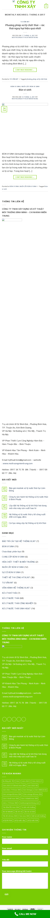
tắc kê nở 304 (30, 812)
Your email (7, 848)
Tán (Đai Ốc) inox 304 (11, 807)
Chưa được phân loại (11, 551)
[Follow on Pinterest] (23, 719)
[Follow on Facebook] (4, 719)
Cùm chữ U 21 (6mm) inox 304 (14, 785)
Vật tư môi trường (38, 816)
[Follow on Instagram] (9, 719)
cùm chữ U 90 (33, 785)
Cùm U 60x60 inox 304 (29, 798)
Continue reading (25, 70)
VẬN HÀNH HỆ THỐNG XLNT (16, 587)
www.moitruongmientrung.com (18, 463)
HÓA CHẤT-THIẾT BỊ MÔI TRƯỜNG (18, 562)
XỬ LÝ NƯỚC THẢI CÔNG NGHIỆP (17, 603)
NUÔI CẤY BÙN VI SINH (30, 86)
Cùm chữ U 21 (37, 781)
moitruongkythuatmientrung (25, 37)
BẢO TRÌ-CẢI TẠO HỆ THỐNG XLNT (19, 541)
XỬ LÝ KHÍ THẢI (9, 593)
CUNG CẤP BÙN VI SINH (13, 556)
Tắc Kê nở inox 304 (10, 816)
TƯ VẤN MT (24, 22)
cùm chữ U (26, 781)
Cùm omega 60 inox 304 (12, 794)
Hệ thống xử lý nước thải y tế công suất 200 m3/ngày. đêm (27, 515)
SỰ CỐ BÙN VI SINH (11, 572)
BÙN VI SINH (15, 86)
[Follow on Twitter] (14, 719)
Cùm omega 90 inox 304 (32, 794)
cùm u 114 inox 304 (10, 803)
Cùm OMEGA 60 (41, 790)
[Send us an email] (19, 719)
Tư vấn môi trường (28, 807)
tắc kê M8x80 (8, 812)
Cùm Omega (27, 790)
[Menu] (3, 4)
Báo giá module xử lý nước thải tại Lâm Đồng (27, 489)
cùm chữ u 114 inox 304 (11, 790)
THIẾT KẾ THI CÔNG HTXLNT (16, 577)
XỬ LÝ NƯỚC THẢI (10, 598)
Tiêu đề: (5, 860)
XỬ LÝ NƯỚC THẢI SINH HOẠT (16, 608)
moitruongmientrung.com (29, 803)
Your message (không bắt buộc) (16, 871)
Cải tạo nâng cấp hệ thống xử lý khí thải (27, 523)
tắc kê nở (18, 812)
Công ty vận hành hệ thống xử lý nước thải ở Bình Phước (28, 498)
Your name (7, 837)
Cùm (17, 781)
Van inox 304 (24, 816)
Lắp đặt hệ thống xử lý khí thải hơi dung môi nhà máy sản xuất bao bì (28, 506)
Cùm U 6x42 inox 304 (10, 798)
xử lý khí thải (7, 820)
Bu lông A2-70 (8, 781)
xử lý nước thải (32, 820)
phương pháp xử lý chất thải (37, 79)
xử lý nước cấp (20, 820)
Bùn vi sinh (25, 89)
